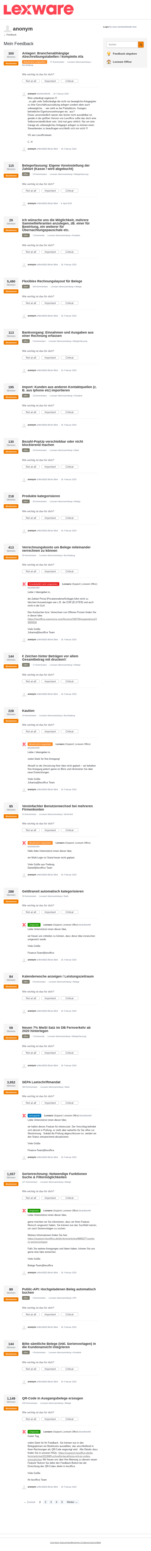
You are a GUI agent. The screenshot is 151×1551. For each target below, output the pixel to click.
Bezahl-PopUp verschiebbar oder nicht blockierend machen (52, 443)
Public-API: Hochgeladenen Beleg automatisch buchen (59, 1290)
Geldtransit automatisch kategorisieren (53, 891)
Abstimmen (11, 63)
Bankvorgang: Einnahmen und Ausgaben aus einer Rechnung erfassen (58, 334)
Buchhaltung (27, 65)
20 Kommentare (29, 555)
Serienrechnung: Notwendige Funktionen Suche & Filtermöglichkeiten (54, 1175)
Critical (72, 81)
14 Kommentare (40, 174)
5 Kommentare (39, 341)
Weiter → (72, 1502)
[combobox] (123, 44)
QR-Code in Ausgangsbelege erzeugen (52, 1398)
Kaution (28, 711)
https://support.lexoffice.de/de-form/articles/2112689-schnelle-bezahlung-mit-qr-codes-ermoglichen (60, 1456)
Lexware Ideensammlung (78, 62)
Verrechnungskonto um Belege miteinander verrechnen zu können (56, 548)
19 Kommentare (29, 896)
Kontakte (76, 235)
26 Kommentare (40, 501)
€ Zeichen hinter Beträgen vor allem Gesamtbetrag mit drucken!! (50, 657)
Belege (79, 286)
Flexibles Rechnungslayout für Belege (52, 281)
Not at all (33, 81)
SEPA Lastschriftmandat (41, 1082)
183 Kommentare (29, 1087)
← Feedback (10, 34)
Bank (76, 450)
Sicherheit (68, 814)
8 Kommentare (39, 982)
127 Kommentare (29, 1182)
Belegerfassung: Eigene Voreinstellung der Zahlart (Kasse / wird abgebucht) (56, 167)
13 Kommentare (40, 396)
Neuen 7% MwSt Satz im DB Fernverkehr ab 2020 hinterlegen (56, 1029)
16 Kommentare (40, 450)
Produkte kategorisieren (41, 496)
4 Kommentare (39, 1298)
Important (52, 81)
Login (106, 27)
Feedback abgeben (125, 53)
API (74, 1298)
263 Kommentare (40, 286)
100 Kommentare (29, 1403)
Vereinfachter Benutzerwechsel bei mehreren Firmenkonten (57, 807)
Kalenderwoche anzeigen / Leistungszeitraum (58, 976)
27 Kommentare (57, 62)
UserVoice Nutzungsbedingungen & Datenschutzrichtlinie (75, 1542)
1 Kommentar (39, 235)
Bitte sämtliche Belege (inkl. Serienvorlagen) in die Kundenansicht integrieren (59, 1345)
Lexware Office (122, 61)
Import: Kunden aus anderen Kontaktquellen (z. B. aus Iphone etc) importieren (59, 388)
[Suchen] (141, 44)
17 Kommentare (40, 665)
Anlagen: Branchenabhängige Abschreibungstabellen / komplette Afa (52, 54)
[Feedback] (67, 10)
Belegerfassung (81, 174)
